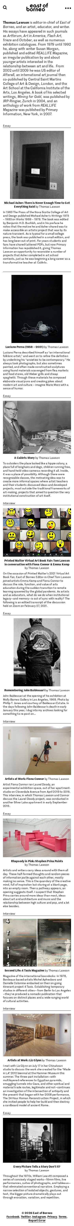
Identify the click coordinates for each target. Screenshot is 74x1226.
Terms (63, 1217)
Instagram (39, 1217)
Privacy (52, 1217)
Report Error (37, 1220)
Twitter (26, 1217)
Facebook (13, 1217)
